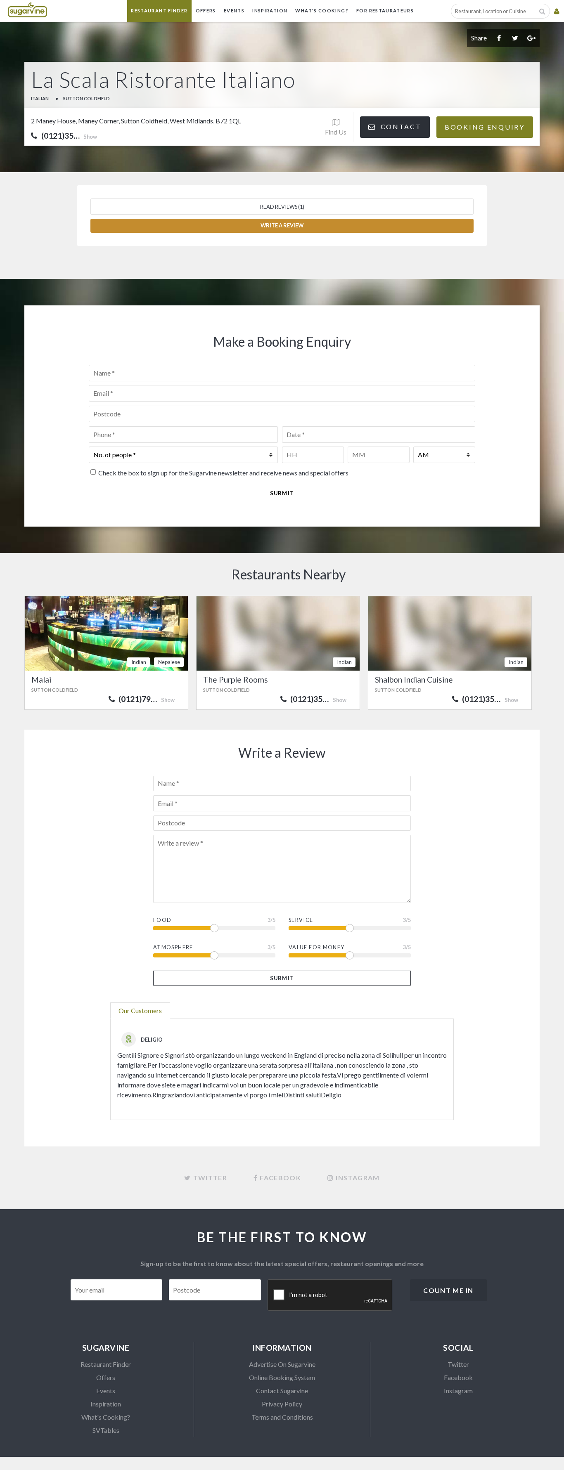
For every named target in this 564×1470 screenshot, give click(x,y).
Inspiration (269, 10)
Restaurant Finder (159, 10)
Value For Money (316, 947)
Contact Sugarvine (282, 1390)
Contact (400, 126)
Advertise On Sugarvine (282, 1364)
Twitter (458, 1364)
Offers (206, 10)
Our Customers (140, 1010)
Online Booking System (282, 1377)
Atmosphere (173, 947)
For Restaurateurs (385, 10)
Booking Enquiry (485, 127)
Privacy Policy (282, 1404)
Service (301, 920)
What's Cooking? (321, 10)
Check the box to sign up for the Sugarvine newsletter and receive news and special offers (223, 473)
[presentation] (330, 1295)
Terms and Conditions (282, 1417)
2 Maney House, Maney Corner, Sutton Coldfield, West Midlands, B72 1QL (136, 121)
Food (162, 920)
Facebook (458, 1377)
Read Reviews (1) (282, 206)
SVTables (105, 1430)
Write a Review (282, 225)
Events (234, 10)
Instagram (458, 1390)
